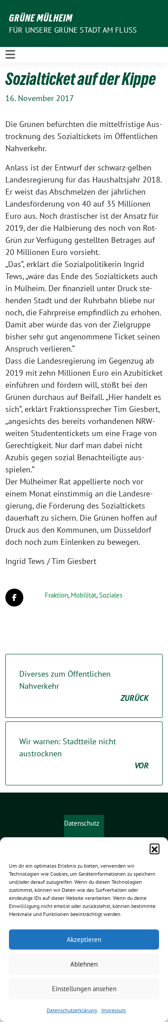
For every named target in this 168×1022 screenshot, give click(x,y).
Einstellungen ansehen (84, 988)
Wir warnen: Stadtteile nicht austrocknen (84, 753)
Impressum (113, 1010)
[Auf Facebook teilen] (14, 597)
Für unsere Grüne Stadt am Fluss (73, 30)
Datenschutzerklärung (72, 1010)
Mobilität (83, 595)
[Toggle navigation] (10, 54)
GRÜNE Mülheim (41, 18)
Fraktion (56, 595)
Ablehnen (84, 964)
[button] (154, 848)
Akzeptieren (84, 939)
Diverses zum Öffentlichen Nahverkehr (84, 686)
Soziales (110, 595)
